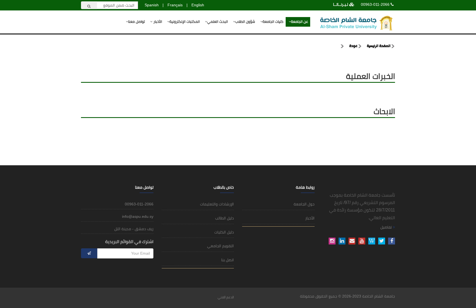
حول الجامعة (304, 204)
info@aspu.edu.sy (137, 216)
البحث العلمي (217, 22)
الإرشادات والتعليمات (217, 204)
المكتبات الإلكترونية (184, 22)
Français (175, 5)
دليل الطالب (224, 218)
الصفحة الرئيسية (379, 46)
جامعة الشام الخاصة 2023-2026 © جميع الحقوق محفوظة (347, 296)
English (197, 5)
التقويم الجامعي (220, 246)
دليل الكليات (224, 232)
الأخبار (157, 22)
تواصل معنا (136, 22)
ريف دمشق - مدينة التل (133, 229)
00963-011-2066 (375, 4)
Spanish (152, 5)
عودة (353, 46)
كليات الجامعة (273, 22)
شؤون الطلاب (245, 22)
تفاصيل (386, 227)
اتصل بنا (227, 260)
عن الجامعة (299, 22)
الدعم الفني (226, 297)
